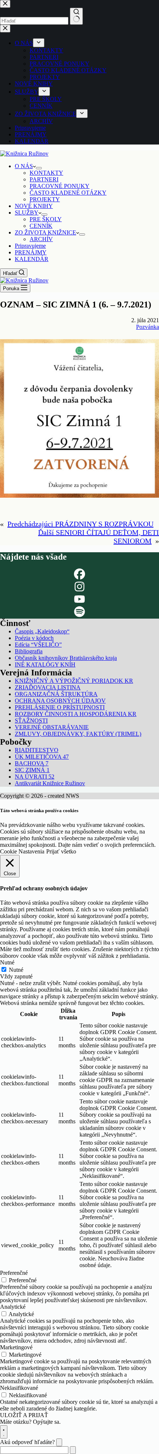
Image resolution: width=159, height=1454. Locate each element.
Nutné (16, 970)
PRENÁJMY (31, 252)
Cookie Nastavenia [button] (22, 851)
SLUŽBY (26, 212)
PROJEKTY (45, 199)
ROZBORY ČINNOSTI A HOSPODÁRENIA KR (75, 714)
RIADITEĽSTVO (36, 750)
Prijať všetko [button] (61, 851)
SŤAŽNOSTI (31, 720)
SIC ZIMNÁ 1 (32, 770)
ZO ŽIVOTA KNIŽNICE (45, 232)
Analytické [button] (13, 1307)
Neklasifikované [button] (19, 1388)
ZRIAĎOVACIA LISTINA (48, 687)
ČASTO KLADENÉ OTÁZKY (68, 192)
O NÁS (24, 166)
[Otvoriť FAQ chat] (3, 1432)
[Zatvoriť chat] (59, 1442)
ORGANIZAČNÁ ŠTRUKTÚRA (56, 694)
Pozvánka (147, 327)
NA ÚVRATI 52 (34, 776)
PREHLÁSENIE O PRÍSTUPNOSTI (60, 707)
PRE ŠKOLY (46, 219)
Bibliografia (29, 651)
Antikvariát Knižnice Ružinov (50, 783)
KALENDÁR (31, 259)
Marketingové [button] (16, 1347)
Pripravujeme (30, 246)
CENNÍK (41, 226)
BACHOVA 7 (31, 763)
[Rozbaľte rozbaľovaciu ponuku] (39, 168)
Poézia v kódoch (34, 638)
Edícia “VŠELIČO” (38, 644)
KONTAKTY (46, 173)
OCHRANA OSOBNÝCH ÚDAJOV (60, 701)
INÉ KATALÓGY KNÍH (45, 664)
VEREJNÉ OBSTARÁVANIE (52, 727)
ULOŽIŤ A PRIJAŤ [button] (24, 1415)
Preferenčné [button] (14, 1273)
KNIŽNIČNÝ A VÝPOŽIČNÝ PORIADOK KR (74, 681)
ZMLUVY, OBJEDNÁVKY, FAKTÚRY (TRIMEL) (78, 734)
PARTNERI (44, 179)
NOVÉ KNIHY (34, 206)
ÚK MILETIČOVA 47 (42, 757)
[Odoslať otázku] (73, 1450)
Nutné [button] (7, 962)
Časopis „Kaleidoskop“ (42, 631)
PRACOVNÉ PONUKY (59, 186)
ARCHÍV (41, 239)
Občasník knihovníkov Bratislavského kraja (66, 658)
